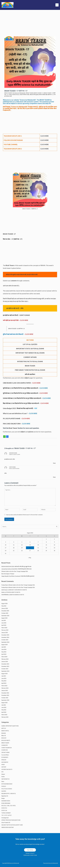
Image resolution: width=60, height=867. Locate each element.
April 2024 (3, 654)
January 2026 (4, 608)
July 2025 (3, 620)
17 (5, 547)
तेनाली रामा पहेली (42, 94)
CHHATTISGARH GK (6, 747)
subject (26, 378)
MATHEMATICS (5, 779)
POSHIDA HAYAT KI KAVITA (13, 592)
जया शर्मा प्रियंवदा (4, 594)
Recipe (3, 798)
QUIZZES (3, 791)
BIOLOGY (3, 738)
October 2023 (4, 668)
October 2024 (4, 639)
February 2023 (4, 688)
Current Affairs (5, 755)
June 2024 (3, 649)
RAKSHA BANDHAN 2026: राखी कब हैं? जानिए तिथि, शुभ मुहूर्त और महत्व (16, 566)
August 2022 (4, 702)
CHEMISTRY (4, 745)
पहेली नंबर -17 (50, 94)
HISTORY (3, 767)
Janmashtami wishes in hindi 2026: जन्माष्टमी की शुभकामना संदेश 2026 (16, 569)
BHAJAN (3, 733)
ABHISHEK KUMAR (13, 453)
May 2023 (3, 680)
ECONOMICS (4, 757)
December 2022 (5, 693)
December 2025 (5, 610)
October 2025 (4, 613)
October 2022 (4, 697)
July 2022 (3, 705)
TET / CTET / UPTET (6, 815)
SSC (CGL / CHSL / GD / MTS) (8, 805)
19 (21, 547)
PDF (35, 408)
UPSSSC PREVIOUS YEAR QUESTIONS (10, 820)
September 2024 (5, 642)
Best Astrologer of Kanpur (7, 573)
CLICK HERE (44, 136)
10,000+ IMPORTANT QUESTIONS (10, 726)
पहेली (46, 94)
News (2, 781)
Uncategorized (4, 817)
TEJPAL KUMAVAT (6, 813)
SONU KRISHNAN (5, 803)
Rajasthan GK (4, 796)
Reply (54, 463)
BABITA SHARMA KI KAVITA (17, 594)
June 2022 (3, 707)
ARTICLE (3, 728)
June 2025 (3, 623)
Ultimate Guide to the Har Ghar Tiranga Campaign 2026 (14, 571)
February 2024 (4, 659)
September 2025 (5, 615)
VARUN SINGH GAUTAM (7, 827)
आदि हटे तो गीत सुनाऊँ (34, 94)
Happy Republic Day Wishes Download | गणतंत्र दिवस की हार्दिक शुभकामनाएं (17, 576)
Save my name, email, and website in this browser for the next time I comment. (24, 514)
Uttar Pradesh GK (5, 822)
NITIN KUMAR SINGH (6, 784)
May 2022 (3, 709)
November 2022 (5, 695)
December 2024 (5, 635)
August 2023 (4, 673)
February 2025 (4, 630)
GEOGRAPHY (4, 762)
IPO (2, 771)
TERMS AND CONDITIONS (30, 855)
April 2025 (3, 625)
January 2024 (4, 661)
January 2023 (4, 690)
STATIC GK (4, 810)
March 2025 (4, 627)
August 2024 (4, 644)
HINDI (3, 764)
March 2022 (4, 714)
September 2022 (5, 700)
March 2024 (4, 656)
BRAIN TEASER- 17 (38, 93)
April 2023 (3, 683)
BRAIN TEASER (8, 93)
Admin (2, 592)
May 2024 (3, 651)
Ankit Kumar (4, 589)
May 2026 (3, 606)
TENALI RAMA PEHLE (13, 94)
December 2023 (5, 664)
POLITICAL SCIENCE (6, 788)
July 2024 (3, 647)
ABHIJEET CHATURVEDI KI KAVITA (18, 589)
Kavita (3, 776)
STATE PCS (4, 808)
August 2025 (4, 618)
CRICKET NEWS (5, 752)
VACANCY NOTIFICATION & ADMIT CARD (12, 825)
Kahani (3, 774)
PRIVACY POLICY (30, 853)
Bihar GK (3, 735)
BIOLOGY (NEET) (5, 740)
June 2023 (3, 678)
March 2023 (4, 685)
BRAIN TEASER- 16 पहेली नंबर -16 (16, 328)
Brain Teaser (12, 428)
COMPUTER (4, 750)
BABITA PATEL (5, 730)
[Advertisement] (30, 21)
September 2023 (5, 671)
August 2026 (4, 603)
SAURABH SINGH (5, 800)
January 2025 (4, 632)
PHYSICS (3, 786)
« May (29, 557)
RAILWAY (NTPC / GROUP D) (8, 793)
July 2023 (3, 676)
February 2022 (4, 717)
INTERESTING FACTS (6, 769)
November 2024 (5, 637)
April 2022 (3, 712)
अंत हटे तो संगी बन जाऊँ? (24, 94)
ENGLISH (3, 759)
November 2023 (5, 666)
